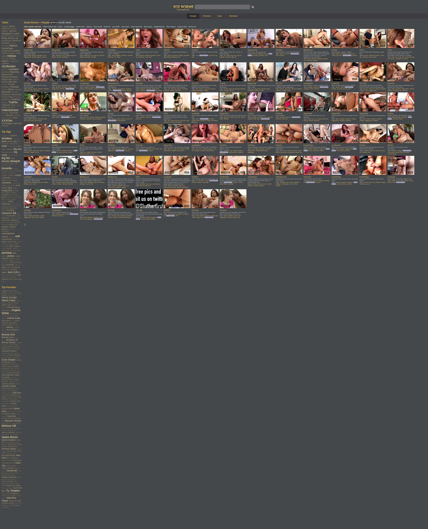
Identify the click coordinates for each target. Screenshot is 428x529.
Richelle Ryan (8, 455)
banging (34, 182)
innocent (404, 90)
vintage (13, 277)
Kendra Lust (15, 401)
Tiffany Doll (5, 495)
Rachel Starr (12, 451)
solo (4, 267)
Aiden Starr (12, 293)
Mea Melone (16, 423)
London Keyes (7, 418)
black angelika (294, 182)
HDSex (11, 55)
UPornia (11, 107)
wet (10, 279)
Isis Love (14, 377)
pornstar (7, 252)
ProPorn (15, 92)
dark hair (82, 219)
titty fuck (13, 275)
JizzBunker (9, 66)
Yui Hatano (5, 507)
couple (10, 175)
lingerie (5, 229)
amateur (7, 138)
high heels (257, 119)
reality (17, 256)
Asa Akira (13, 323)
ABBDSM (5, 29)
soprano (89, 27)
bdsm (4, 149)
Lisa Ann (11, 416)
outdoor (9, 248)
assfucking (13, 144)
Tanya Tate (5, 493)
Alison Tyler (6, 305)
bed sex (40, 182)
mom (4, 241)
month (61, 22)
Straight (193, 16)
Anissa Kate (13, 318)
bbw (19, 146)
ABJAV (13, 29)
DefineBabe (6, 41)
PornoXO (6, 92)
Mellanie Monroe (7, 428)
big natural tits (13, 155)
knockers (5, 224)
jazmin (44, 57)
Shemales (233, 16)
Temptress (14, 493)
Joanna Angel (12, 390)
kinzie (60, 27)
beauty (9, 149)
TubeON (6, 105)
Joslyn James (6, 393)
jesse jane (38, 120)
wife (20, 279)
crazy (266, 54)
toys (19, 275)
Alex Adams (12, 295)
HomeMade (14, 61)
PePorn (4, 84)
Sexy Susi (11, 475)
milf (17, 236)
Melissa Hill (9, 425)
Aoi (12, 321)
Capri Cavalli (7, 347)
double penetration (262, 150)
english (315, 60)
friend (18, 204)
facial (4, 197)
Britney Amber (9, 342)
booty (11, 164)
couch (87, 184)
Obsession (12, 444)
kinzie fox (107, 27)
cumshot (6, 182)
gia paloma (180, 150)
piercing (13, 250)
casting (15, 169)
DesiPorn (16, 40)
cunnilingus (16, 183)
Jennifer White (9, 386)
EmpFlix (5, 46)
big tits (6, 158)
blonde (5, 161)
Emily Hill (5, 369)
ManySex (14, 72)
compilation (12, 173)
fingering (6, 204)
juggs (7, 222)
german (17, 206)
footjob (42, 217)
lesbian (5, 227)
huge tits (5, 218)
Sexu (10, 97)
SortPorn (15, 99)
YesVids (5, 126)
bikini (118, 119)
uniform (321, 150)
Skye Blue (10, 483)
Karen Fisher (11, 397)
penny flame (196, 120)
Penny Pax (12, 446)
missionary (7, 239)
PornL (11, 89)
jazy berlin (116, 27)
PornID (4, 90)
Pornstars (207, 16)
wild (3, 281)
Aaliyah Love (7, 291)
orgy (3, 248)
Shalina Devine (9, 477)
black (13, 158)
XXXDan (7, 120)
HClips (18, 53)
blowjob (15, 161)
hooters (19, 216)
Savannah (11, 470)
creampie (6, 177)
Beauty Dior (8, 334)
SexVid (17, 97)
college (4, 173)
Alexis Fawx (8, 300)
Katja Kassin (13, 399)
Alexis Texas (13, 303)
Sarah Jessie (11, 466)
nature (19, 242)
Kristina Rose (12, 406)
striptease (5, 270)
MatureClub (7, 74)
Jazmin (18, 384)
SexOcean (16, 94)
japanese (14, 220)
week (68, 22)
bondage (5, 164)
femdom (4, 201)
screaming (5, 262)
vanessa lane (392, 154)
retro (266, 55)
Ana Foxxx (6, 310)
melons (11, 237)
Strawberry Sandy (12, 485)
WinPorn (10, 115)
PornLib (18, 90)
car (305, 60)
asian (9, 141)
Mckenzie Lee (6, 423)
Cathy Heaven (15, 349)
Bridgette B (11, 340)
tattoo (4, 272)
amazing (338, 182)
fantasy (16, 197)
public (4, 256)
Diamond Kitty (13, 364)
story (349, 89)
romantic (5, 260)
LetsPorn (5, 72)
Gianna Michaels (13, 373)
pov (14, 253)
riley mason (148, 27)
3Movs (12, 26)
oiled (3, 246)
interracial (6, 220)
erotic (374, 57)
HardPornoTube (8, 53)
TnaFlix (13, 102)
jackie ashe (80, 27)
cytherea (261, 185)
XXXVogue (7, 123)
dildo (15, 188)
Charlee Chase (7, 353)
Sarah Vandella (8, 468)
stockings (16, 267)
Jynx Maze (5, 395)
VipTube (5, 113)
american (16, 139)
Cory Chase (8, 359)
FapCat (13, 45)
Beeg (4, 38)
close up (18, 171)
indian (19, 218)
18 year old (6, 136)
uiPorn (4, 107)
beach (30, 119)
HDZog (12, 59)
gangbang (10, 206)
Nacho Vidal (14, 434)
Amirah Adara (13, 307)
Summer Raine (7, 488)
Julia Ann (16, 392)
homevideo (10, 216)
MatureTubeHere (10, 77)
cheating (5, 171)
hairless (62, 89)
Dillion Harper (7, 366)
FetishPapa (7, 48)
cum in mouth (12, 180)
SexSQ (5, 97)
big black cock (7, 152)
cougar (4, 175)
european (5, 195)
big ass (17, 149)
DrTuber (5, 43)
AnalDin (16, 33)
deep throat (167, 57)
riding (11, 258)
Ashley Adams (7, 325)
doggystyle (7, 190)
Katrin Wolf (5, 401)
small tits (10, 265)
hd (14, 213)
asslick (295, 150)
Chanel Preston (9, 351)
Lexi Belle (17, 411)
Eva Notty (5, 371)
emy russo (125, 27)
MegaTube (7, 79)
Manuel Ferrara (13, 420)
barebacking (12, 146)
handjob (10, 210)
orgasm (17, 246)
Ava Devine (6, 332)
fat (20, 197)
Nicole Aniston (9, 440)
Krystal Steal (7, 409)
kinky (11, 222)
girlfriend (5, 208)
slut (3, 265)
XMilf (3, 118)
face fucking (14, 195)
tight (8, 275)
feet (3, 199)
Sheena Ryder (7, 481)
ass (15, 141)
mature (5, 236)
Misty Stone (12, 430)
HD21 (4, 56)
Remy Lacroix (11, 453)
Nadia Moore (10, 437)
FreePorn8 (7, 51)
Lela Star (10, 411)
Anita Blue (6, 321)
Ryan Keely (17, 460)
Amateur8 (6, 33)
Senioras (6, 94)
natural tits (11, 242)
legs (16, 224)
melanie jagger (69, 27)
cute (13, 185)
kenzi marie (98, 27)
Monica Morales (8, 432)
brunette (7, 168)
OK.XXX (12, 82)
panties (15, 248)
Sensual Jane (13, 473)
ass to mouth (399, 57)
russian (16, 260)
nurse (311, 89)
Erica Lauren (14, 369)
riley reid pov (171, 27)
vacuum (60, 216)
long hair (12, 229)
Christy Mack (6, 357)
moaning (16, 239)
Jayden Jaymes (8, 384)
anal (4, 141)
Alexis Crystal (9, 297)
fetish (10, 201)
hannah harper (97, 119)
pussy (10, 255)
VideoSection (10, 110)
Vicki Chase (14, 505)
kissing (17, 222)
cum (4, 180)
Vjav (3, 115)
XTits (15, 118)
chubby (11, 171)
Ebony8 (13, 43)
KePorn (5, 69)
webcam (5, 279)
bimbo (123, 119)
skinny (19, 262)
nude (16, 244)
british (9, 166)
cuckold (14, 178)
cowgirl (17, 175)
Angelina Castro (7, 316)
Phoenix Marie (9, 449)
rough (11, 260)
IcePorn (5, 63)
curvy (8, 185)
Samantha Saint (8, 463)
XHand (17, 115)
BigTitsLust (13, 38)
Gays (219, 16)
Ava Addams (12, 330)
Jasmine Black (7, 379)
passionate (5, 250)
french (13, 204)
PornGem (6, 87)
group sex (13, 208)
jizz (3, 222)
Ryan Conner (6, 460)
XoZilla (9, 118)
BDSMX (18, 36)
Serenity (4, 475)
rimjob (17, 258)
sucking (13, 270)
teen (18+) (14, 272)
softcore (17, 265)
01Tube (5, 26)
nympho (255, 55)
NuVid (5, 82)
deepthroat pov (159, 27)
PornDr (11, 84)
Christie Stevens (13, 355)
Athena (9, 327)
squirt (9, 267)
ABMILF (5, 31)
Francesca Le (14, 371)
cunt (3, 185)
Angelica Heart (15, 313)
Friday (4, 373)
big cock (73, 55)
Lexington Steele (8, 414)
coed (235, 216)
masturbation (8, 233)
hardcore (7, 213)
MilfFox (16, 79)
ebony (13, 193)
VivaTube (13, 113)
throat (4, 275)
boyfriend (65, 57)
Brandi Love (7, 337)
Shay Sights (11, 479)
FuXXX (16, 51)
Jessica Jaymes (8, 388)
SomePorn (6, 100)
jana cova (31, 120)
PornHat (14, 87)
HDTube (5, 59)
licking (12, 227)
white (15, 279)
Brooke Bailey (13, 345)
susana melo (182, 27)
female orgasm (10, 199)
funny (4, 206)
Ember (16, 366)
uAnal (18, 105)
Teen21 (5, 103)
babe (4, 146)
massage (5, 231)
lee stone (159, 90)
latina (11, 224)
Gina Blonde (8, 375)
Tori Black (13, 495)
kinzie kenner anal (49, 27)
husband (13, 218)
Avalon (13, 332)
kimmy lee (192, 27)
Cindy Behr (16, 357)
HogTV (5, 61)
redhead (5, 258)
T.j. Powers (13, 490)
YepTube (17, 123)
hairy (4, 210)
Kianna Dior (6, 403)
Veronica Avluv (8, 503)
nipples (10, 244)
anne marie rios (136, 27)
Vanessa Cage (15, 501)
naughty (4, 244)
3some (13, 135)
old (7, 246)
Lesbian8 (13, 69)
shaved (13, 262)
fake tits (9, 197)
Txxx (13, 105)
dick (10, 188)
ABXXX (12, 31)
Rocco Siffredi (12, 458)
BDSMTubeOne (8, 36)
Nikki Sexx (10, 442)
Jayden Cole (13, 382)
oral (11, 246)
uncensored (6, 277)
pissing (19, 250)
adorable (282, 182)
